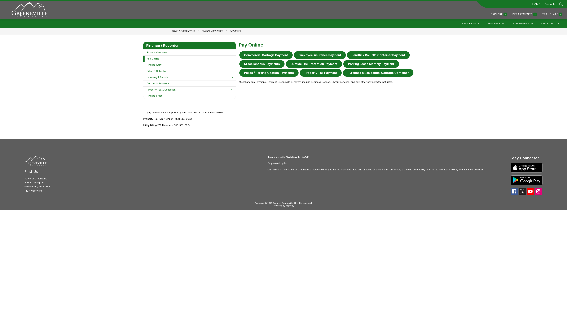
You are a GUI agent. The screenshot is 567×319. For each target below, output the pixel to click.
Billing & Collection (157, 71)
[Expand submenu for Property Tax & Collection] (232, 90)
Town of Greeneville (183, 31)
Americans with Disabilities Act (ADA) (288, 157)
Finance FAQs (154, 95)
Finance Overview (157, 52)
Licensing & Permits (157, 77)
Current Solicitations (158, 83)
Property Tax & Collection (161, 89)
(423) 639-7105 (33, 190)
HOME (536, 4)
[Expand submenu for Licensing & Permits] (232, 77)
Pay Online (236, 31)
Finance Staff (154, 64)
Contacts (550, 4)
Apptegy (290, 205)
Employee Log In (277, 163)
